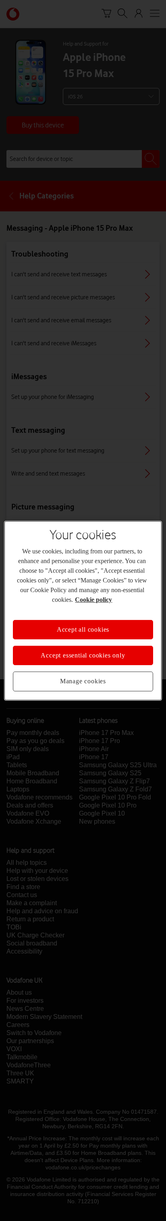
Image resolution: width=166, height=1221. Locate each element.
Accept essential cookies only (83, 655)
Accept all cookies (83, 629)
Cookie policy (93, 599)
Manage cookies (83, 681)
